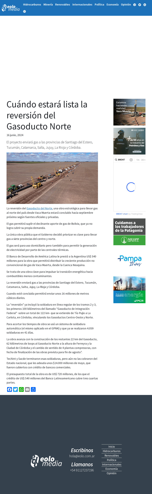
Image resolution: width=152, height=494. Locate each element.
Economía (113, 4)
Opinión (126, 4)
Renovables (62, 4)
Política (99, 4)
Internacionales (82, 4)
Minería (48, 4)
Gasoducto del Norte (39, 208)
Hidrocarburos (32, 4)
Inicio (111, 446)
